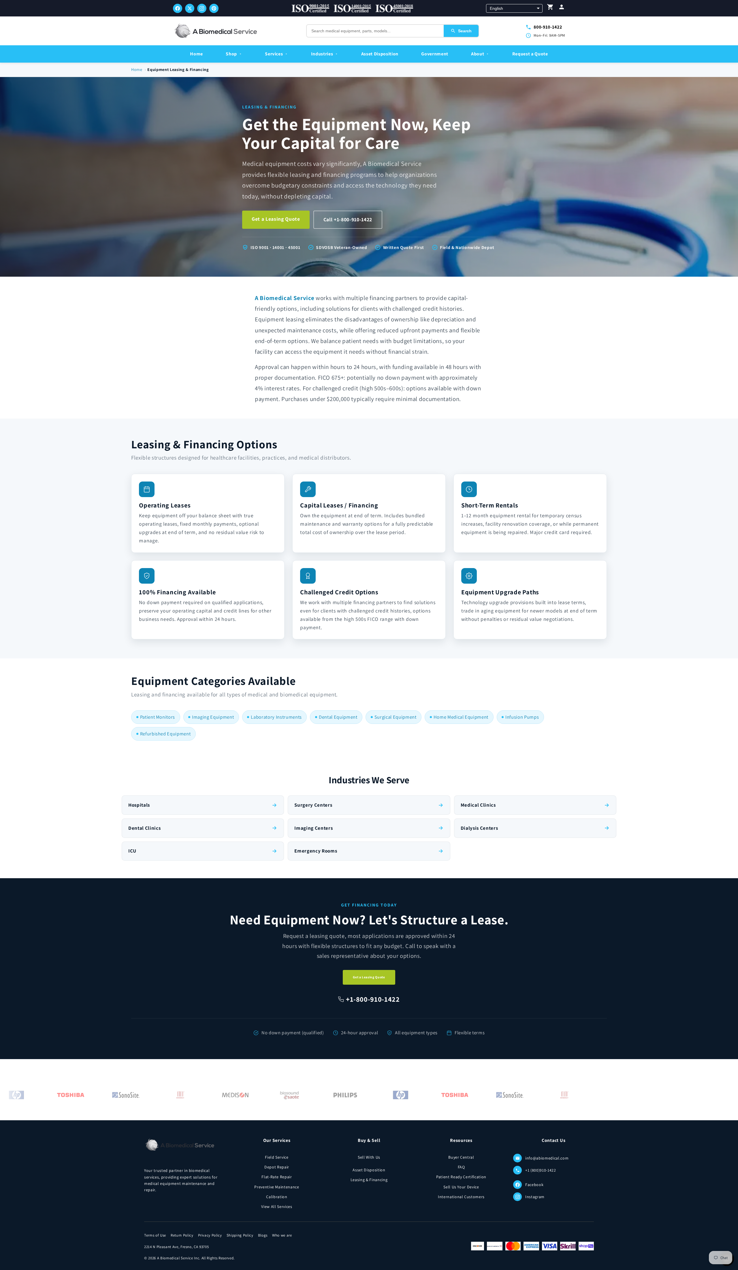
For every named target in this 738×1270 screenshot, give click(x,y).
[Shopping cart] (550, 8)
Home (196, 54)
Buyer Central (461, 1157)
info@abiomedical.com (546, 1158)
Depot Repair (276, 1167)
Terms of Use (155, 1235)
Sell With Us (369, 1157)
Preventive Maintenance (276, 1187)
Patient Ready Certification (461, 1176)
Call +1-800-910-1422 (347, 219)
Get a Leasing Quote (276, 219)
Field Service (277, 1157)
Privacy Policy (210, 1235)
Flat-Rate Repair (276, 1176)
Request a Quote (530, 54)
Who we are (282, 1235)
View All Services (276, 1206)
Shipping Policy (240, 1235)
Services (274, 54)
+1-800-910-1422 (373, 999)
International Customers (461, 1196)
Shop (231, 54)
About (477, 54)
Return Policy (182, 1235)
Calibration (276, 1196)
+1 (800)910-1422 (540, 1170)
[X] (189, 8)
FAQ (461, 1167)
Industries (322, 54)
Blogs (263, 1235)
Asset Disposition (379, 54)
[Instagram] (201, 8)
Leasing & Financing (369, 1179)
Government (434, 54)
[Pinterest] (214, 8)
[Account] (561, 8)
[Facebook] (177, 8)
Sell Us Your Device (461, 1187)
